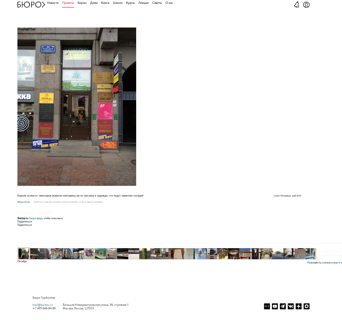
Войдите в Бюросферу (29, 218)
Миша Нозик (23, 202)
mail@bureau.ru (42, 305)
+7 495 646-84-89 (44, 308)
